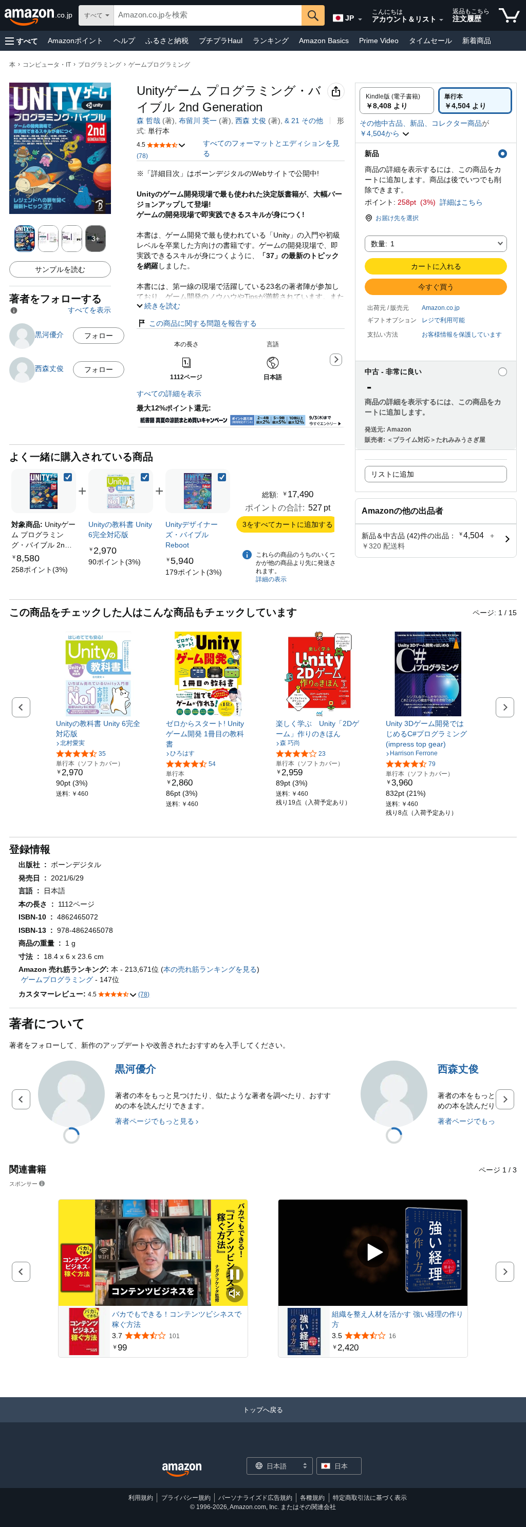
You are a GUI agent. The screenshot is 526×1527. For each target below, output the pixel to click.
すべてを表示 (89, 310)
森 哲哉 (148, 120)
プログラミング (99, 64)
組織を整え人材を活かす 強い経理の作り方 (397, 1319)
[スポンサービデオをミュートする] (234, 1294)
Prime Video (379, 40)
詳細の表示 (271, 579)
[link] (39, 569)
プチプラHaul (220, 40)
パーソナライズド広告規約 (255, 1497)
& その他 (304, 120)
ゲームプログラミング (159, 64)
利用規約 (140, 1497)
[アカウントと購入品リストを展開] (441, 20)
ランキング (271, 40)
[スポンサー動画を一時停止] (234, 1275)
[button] (22, 41)
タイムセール (430, 40)
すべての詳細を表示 (169, 393)
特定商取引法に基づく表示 (370, 1497)
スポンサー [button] (23, 1183)
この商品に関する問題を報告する (203, 323)
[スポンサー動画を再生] (373, 1253)
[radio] (397, 100)
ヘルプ (124, 40)
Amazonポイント (75, 40)
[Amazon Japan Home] (181, 1470)
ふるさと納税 (167, 40)
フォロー (98, 335)
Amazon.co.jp (441, 307)
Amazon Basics (324, 40)
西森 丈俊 (250, 120)
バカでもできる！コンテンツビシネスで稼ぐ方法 (176, 1319)
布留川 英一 (198, 120)
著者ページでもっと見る (154, 1121)
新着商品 (476, 40)
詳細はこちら (461, 202)
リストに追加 (392, 474)
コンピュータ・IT (47, 64)
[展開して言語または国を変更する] (360, 19)
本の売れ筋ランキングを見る (210, 969)
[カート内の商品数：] (509, 15)
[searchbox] (208, 15)
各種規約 (312, 1497)
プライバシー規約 (186, 1497)
